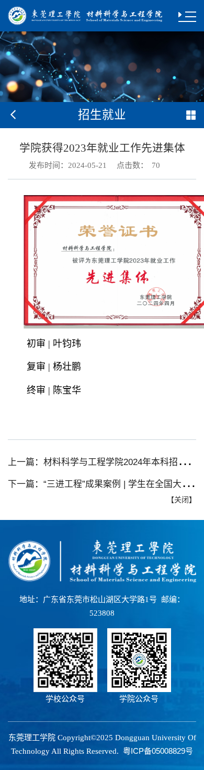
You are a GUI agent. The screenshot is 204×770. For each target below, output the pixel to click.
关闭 (181, 499)
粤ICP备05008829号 (158, 750)
